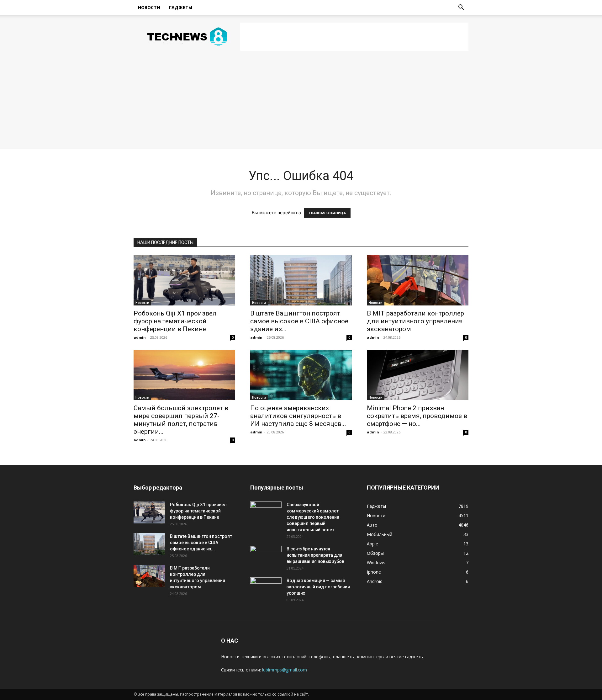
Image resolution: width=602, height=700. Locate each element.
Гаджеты (180, 7)
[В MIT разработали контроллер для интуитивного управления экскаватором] (417, 280)
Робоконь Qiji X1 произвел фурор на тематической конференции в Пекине (175, 321)
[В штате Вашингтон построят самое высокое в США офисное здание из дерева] (301, 280)
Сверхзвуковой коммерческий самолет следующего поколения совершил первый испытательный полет (313, 517)
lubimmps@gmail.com (284, 670)
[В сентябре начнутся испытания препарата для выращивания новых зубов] (266, 557)
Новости (149, 7)
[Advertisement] (354, 37)
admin (140, 337)
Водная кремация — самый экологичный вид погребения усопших (318, 587)
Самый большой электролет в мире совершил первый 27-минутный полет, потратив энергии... (181, 419)
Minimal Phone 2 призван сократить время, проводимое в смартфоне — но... (417, 415)
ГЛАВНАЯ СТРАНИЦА (327, 213)
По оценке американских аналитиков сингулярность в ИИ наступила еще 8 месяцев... (298, 415)
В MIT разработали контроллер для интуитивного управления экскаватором (415, 321)
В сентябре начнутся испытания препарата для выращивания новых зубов (315, 555)
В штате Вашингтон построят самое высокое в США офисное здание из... (299, 321)
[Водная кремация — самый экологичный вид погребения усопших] (266, 588)
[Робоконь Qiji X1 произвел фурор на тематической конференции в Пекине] (184, 280)
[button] (460, 8)
